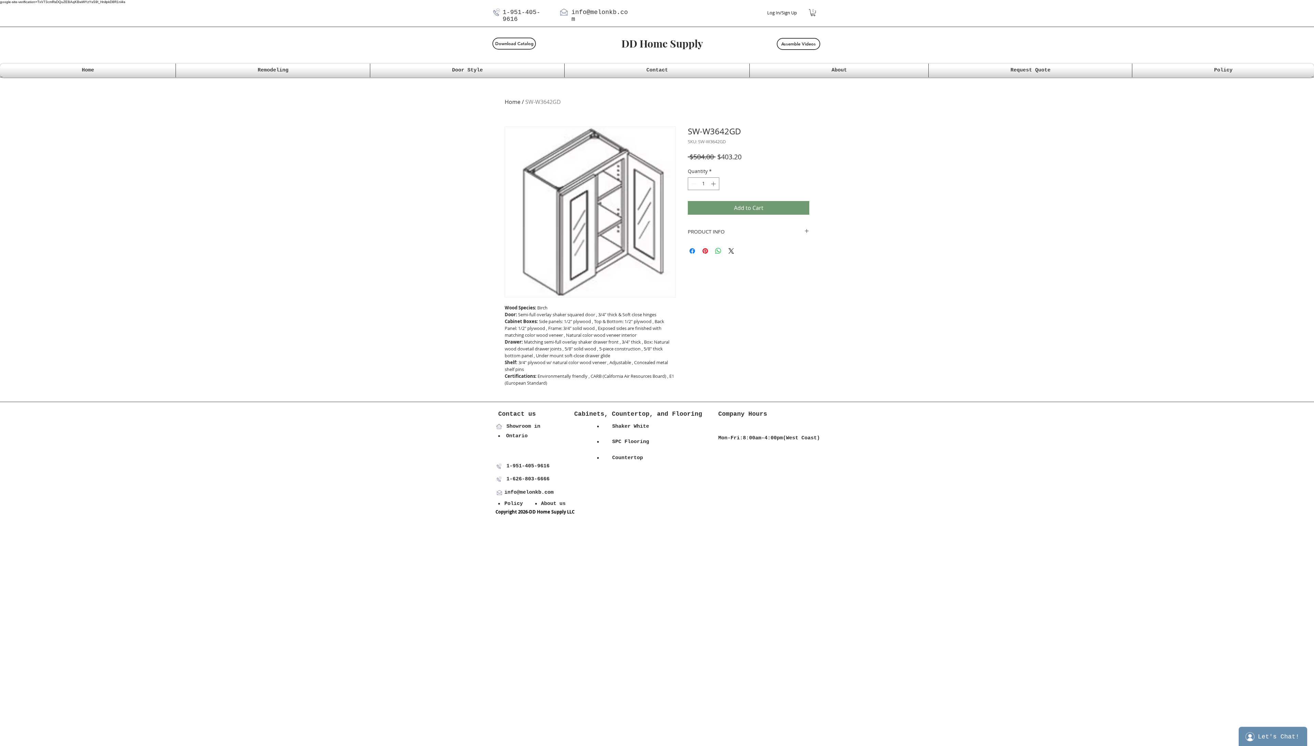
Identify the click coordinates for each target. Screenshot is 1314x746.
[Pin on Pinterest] (705, 251)
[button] (813, 12)
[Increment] (714, 184)
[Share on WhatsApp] (718, 251)
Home (512, 102)
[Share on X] (731, 251)
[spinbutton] (703, 184)
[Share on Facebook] (692, 251)
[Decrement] (693, 184)
